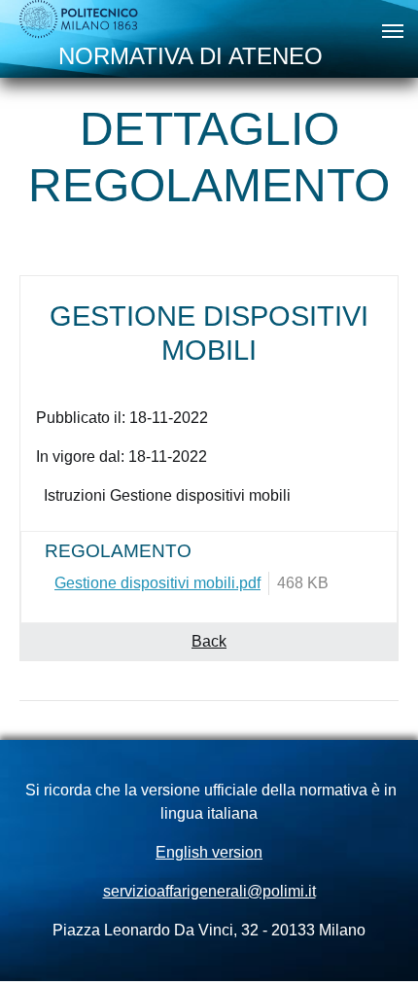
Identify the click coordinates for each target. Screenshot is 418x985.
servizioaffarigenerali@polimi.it (209, 891)
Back (209, 641)
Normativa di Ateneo (190, 56)
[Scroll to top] (375, 942)
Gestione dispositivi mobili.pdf (157, 583)
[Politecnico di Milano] (78, 19)
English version (209, 852)
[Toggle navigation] (392, 31)
